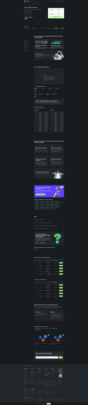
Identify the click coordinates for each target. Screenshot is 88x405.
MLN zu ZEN (47, 207)
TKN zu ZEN (57, 202)
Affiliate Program (47, 374)
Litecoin (41, 268)
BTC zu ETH (32, 391)
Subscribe (60, 357)
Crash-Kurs (39, 373)
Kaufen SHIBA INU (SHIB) (60, 381)
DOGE (50, 271)
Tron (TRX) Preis (53, 399)
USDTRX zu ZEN (47, 202)
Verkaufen (25, 372)
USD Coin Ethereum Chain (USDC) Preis (40, 398)
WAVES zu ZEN (42, 201)
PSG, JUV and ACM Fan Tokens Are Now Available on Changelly (40, 344)
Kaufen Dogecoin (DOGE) (60, 383)
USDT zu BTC (46, 390)
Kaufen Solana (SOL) (33, 383)
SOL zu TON (52, 390)
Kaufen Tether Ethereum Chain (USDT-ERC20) (47, 382)
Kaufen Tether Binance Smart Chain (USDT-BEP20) (47, 386)
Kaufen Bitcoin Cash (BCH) (53, 385)
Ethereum (41, 265)
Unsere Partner (32, 374)
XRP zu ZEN (52, 201)
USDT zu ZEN (57, 207)
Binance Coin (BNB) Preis (47, 398)
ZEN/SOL (56, 293)
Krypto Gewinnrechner (26, 377)
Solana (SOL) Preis (47, 400)
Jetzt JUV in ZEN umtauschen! (40, 194)
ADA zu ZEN (57, 201)
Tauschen (61, 262)
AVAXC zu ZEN (56, 204)
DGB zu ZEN (36, 204)
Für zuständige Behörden (53, 372)
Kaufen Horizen (45, 328)
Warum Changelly (27, 47)
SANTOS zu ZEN (37, 205)
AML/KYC (52, 375)
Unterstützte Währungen (32, 371)
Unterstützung (57, 1)
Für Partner (52, 374)
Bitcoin (41, 262)
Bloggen (52, 1)
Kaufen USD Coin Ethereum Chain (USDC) (53, 382)
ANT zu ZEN (41, 202)
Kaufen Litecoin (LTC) (26, 383)
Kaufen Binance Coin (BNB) (40, 383)
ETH (50, 265)
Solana (40, 293)
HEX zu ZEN (52, 202)
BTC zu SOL (32, 394)
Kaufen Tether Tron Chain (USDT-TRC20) (47, 384)
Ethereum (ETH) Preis (26, 398)
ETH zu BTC (39, 390)
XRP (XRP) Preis (33, 399)
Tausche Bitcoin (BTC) (26, 390)
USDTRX (50, 274)
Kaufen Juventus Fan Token (38, 328)
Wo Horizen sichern (27, 50)
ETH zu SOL (39, 394)
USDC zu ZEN (58, 205)
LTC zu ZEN (47, 201)
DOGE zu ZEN (37, 202)
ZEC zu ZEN (41, 204)
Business (37, 1)
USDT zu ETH (46, 394)
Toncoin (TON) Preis (60, 398)
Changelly (25, 3)
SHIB (50, 290)
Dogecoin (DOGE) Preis (40, 400)
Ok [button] (48, 403)
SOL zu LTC (52, 394)
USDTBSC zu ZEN (52, 205)
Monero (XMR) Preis (26, 399)
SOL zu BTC (52, 391)
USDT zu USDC (46, 391)
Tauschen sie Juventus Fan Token (53, 328)
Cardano (41, 287)
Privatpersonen (32, 1)
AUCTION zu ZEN (41, 207)
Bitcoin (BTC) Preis (33, 398)
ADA (50, 287)
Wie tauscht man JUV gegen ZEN (27, 46)
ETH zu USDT (39, 391)
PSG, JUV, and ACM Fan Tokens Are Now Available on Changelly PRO (55, 344)
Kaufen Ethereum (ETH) (27, 382)
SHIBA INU (41, 290)
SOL (50, 293)
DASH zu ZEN (46, 204)
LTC (50, 268)
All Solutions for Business (46, 370)
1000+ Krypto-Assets (29, 3)
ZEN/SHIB (55, 290)
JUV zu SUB (36, 249)
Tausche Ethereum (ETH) (26, 392)
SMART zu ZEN (37, 201)
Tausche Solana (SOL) (26, 393)
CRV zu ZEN (51, 204)
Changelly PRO (32, 375)
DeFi (24, 373)
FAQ (54, 1)
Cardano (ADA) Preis (53, 398)
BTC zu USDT (32, 390)
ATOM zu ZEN (52, 207)
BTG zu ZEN (36, 207)
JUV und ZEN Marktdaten (26, 43)
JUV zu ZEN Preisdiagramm (26, 41)
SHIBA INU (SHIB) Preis (61, 399)
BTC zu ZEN (42, 205)
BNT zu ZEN (62, 202)
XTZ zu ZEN (47, 205)
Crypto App (25, 376)
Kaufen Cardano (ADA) (54, 383)
